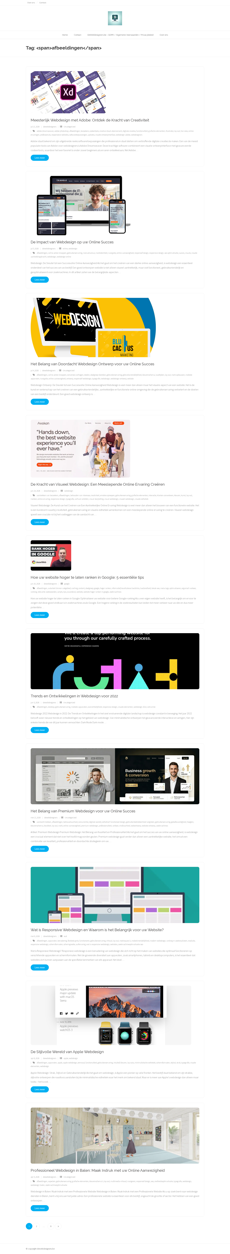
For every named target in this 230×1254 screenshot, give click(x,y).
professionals (45, 134)
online (65, 248)
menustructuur (89, 253)
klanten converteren (165, 495)
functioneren (84, 940)
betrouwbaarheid (70, 822)
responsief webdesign (82, 378)
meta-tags (164, 588)
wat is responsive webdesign (98, 944)
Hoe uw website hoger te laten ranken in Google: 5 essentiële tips (87, 577)
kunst (183, 495)
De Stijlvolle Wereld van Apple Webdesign (67, 1052)
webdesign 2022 (140, 707)
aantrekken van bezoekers (47, 495)
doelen (87, 375)
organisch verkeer (189, 588)
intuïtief (117, 1062)
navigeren (131, 1181)
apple (66, 1058)
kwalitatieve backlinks (130, 588)
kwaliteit (47, 825)
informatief (116, 588)
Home (65, 35)
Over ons (31, 3)
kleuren (177, 495)
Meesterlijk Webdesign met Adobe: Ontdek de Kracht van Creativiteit (90, 120)
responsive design (156, 253)
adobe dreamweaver (45, 131)
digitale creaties (129, 131)
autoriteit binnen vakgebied (59, 588)
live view (184, 131)
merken (34, 499)
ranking (34, 592)
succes (181, 253)
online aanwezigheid (125, 253)
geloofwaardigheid (178, 822)
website (130, 378)
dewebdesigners (49, 126)
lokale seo (156, 588)
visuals (188, 253)
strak (178, 1062)
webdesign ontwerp (119, 378)
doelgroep (89, 588)
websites (113, 944)
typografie (96, 378)
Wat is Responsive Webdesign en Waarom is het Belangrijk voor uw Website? (97, 930)
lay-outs (130, 1062)
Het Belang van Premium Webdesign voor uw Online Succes (83, 811)
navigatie (112, 253)
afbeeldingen (74, 131)
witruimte (151, 707)
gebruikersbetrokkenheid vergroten (140, 822)
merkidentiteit (101, 253)
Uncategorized (69, 126)
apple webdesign (70, 1062)
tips (64, 592)
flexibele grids (73, 940)
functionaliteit (142, 131)
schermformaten (56, 944)
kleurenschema (148, 375)
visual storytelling (96, 499)
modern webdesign (158, 940)
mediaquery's (125, 940)
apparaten (52, 940)
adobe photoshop (61, 131)
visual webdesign (111, 499)
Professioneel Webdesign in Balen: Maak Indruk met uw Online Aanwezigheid (98, 1170)
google (66, 583)
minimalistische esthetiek (145, 1062)
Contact (42, 3)
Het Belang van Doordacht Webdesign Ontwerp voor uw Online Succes (92, 364)
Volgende (58, 1226)
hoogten (190, 822)
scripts (60, 592)
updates (91, 134)
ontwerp (69, 378)
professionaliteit (105, 825)
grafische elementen (156, 131)
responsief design (141, 253)
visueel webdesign (126, 499)
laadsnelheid (145, 588)
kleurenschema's (96, 1181)
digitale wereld (95, 822)
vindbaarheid (124, 825)
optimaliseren (175, 588)
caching (75, 588)
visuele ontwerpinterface (105, 134)
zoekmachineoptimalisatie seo (130, 944)
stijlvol (173, 1062)
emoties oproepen (107, 495)
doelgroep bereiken (98, 375)
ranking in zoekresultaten (176, 940)
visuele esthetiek (141, 499)
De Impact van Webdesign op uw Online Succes (72, 242)
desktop (51, 707)
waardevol (71, 592)
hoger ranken (105, 588)
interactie (152, 495)
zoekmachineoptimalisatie (56, 1185)
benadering (62, 940)
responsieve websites (60, 134)
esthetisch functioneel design (113, 822)
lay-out (177, 131)
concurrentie (83, 822)
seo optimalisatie (171, 253)
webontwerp (136, 825)
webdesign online (64, 256)
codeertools (94, 131)
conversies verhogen (75, 375)
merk (60, 825)
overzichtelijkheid (95, 707)
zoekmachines (115, 592)
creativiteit (95, 495)
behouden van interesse (80, 495)
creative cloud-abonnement (111, 131)
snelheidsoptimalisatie (163, 1181)
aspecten (51, 1181)
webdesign (73, 248)
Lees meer (40, 157)
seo (152, 1181)
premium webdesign (89, 825)
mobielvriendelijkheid (140, 940)
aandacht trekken (44, 822)
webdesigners (136, 134)
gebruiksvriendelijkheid (132, 375)
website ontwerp (148, 825)
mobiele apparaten (79, 707)
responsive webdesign (40, 944)
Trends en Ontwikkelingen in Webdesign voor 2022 (74, 696)
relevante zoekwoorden (47, 592)
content (82, 588)
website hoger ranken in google (96, 592)
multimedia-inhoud (118, 1181)
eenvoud (81, 1062)
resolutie (191, 940)
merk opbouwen (178, 375)
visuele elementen (125, 707)
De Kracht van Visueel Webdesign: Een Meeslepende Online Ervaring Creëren (98, 484)
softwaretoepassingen (78, 134)
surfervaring (81, 944)
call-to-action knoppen (57, 253)
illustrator (169, 131)
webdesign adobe (123, 134)
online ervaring (44, 499)
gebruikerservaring (74, 253)
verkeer (115, 825)
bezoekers (85, 131)
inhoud (109, 940)
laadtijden (160, 375)
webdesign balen (38, 1185)
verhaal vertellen (82, 499)
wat (65, 936)
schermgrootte (69, 944)
